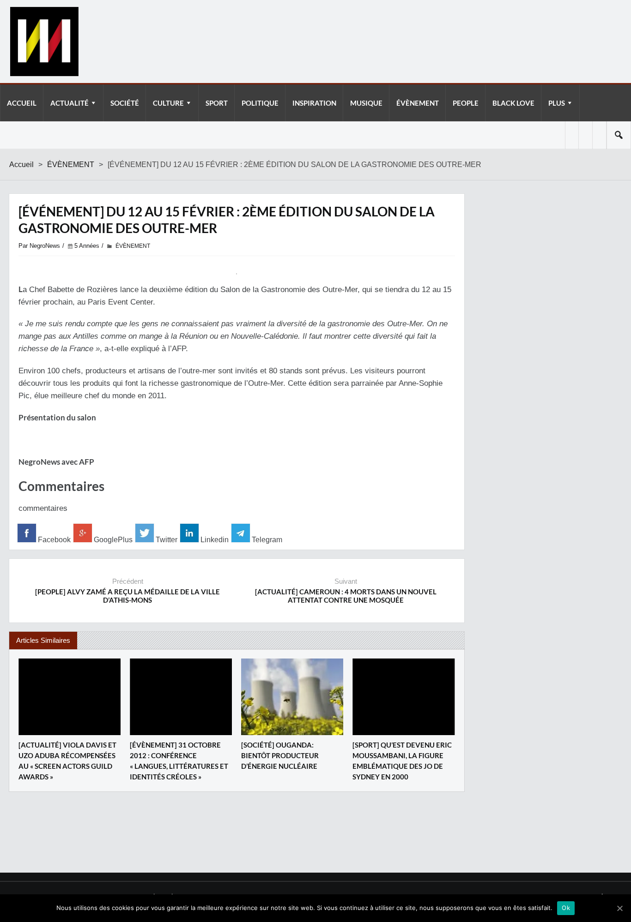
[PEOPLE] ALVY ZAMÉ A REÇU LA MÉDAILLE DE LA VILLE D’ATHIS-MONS (127, 595)
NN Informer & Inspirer (44, 41)
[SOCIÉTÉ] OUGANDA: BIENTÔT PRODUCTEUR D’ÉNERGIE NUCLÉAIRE (280, 755)
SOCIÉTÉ (124, 103)
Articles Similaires (43, 640)
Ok (566, 907)
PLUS (556, 103)
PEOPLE (466, 103)
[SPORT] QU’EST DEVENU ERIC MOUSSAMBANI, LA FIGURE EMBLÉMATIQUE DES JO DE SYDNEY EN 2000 (402, 761)
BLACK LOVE (513, 103)
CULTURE (168, 103)
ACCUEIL (21, 103)
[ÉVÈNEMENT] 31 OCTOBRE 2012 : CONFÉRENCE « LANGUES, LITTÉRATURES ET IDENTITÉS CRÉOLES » (179, 761)
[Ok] (619, 908)
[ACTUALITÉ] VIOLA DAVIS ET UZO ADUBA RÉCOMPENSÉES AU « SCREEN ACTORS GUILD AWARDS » (67, 761)
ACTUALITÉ (69, 103)
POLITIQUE (260, 103)
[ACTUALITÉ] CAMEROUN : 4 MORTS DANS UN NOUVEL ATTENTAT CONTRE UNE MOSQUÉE (346, 595)
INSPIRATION (314, 103)
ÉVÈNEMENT (417, 103)
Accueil (21, 164)
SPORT (217, 103)
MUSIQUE (366, 103)
